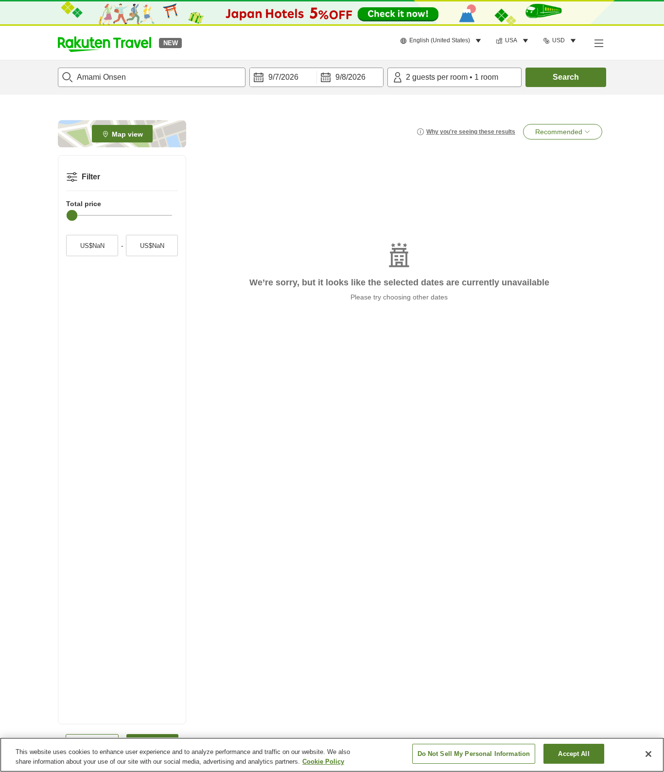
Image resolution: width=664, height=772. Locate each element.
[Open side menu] (598, 43)
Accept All (573, 753)
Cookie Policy (323, 761)
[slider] (72, 215)
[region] (332, 754)
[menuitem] (442, 41)
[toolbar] (316, 77)
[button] (104, 43)
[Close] (648, 754)
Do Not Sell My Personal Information (474, 753)
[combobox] (151, 77)
